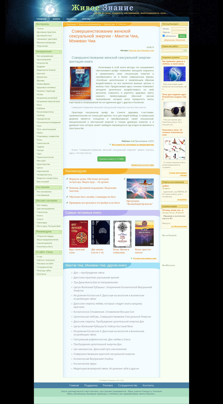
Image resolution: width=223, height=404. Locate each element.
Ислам (40, 94)
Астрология (42, 63)
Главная (41, 19)
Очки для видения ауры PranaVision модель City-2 (174, 96)
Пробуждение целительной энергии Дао (98, 344)
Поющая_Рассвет (168, 213)
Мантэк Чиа (109, 24)
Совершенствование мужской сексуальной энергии (104, 354)
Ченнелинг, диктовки (47, 39)
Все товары (42, 205)
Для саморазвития (45, 208)
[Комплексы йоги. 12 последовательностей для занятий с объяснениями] (174, 159)
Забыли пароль (169, 40)
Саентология (43, 143)
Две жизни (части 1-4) (97, 251)
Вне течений (43, 181)
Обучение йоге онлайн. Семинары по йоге (92, 196)
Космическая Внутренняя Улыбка (93, 358)
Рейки (40, 132)
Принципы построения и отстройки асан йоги (94, 202)
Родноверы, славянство (48, 136)
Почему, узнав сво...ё (172, 210)
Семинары (42, 222)
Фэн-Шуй (41, 160)
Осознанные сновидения (49, 122)
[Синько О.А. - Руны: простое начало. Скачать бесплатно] (144, 234)
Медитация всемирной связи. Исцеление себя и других (106, 368)
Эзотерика (71, 24)
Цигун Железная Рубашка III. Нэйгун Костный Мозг (103, 326)
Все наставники (44, 191)
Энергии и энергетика (47, 178)
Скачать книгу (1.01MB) (111, 158)
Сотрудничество (44, 267)
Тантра (40, 150)
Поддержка (91, 385)
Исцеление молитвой (47, 97)
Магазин (71, 19)
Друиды (40, 80)
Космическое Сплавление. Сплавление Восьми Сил (104, 311)
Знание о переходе (46, 91)
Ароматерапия (44, 59)
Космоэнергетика (45, 111)
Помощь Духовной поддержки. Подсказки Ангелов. (92, 189)
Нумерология (43, 118)
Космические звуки (85, 363)
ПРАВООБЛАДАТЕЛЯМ (142, 165)
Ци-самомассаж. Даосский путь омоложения (100, 349)
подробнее (182, 199)
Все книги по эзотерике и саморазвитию (133, 144)
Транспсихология (45, 157)
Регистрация (180, 40)
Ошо (39, 125)
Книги (56, 19)
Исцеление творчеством (48, 101)
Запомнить (170, 36)
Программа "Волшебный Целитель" (140, 202)
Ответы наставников (173, 182)
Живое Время (43, 84)
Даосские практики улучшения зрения (96, 277)
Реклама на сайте (45, 263)
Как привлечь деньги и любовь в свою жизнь (173, 62)
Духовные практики (46, 32)
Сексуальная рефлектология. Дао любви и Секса (102, 339)
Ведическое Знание (46, 70)
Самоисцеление (44, 243)
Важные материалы (46, 42)
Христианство (43, 164)
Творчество (42, 46)
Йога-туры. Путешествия (48, 226)
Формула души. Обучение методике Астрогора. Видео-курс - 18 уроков (89, 180)
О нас (39, 256)
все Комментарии (179, 226)
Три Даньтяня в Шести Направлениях (96, 282)
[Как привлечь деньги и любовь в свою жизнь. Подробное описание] (174, 81)
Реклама (108, 385)
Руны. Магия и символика (121, 251)
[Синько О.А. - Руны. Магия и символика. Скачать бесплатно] (122, 234)
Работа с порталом (46, 260)
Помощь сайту (44, 270)
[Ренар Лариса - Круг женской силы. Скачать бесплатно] (78, 234)
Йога (39, 104)
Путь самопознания (46, 129)
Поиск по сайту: (170, 46)
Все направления (45, 56)
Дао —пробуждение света (89, 272)
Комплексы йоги (45, 246)
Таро (39, 153)
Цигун (40, 167)
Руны (39, 139)
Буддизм (41, 66)
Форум (86, 19)
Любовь (41, 115)
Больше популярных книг (145, 258)
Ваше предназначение (47, 239)
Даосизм (41, 73)
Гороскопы (42, 212)
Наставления (43, 195)
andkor (165, 186)
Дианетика (42, 77)
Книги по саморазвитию (90, 24)
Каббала (41, 108)
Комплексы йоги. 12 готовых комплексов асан (172, 132)
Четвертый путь (44, 174)
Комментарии (169, 206)
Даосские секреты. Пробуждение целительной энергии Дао (109, 321)
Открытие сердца (45, 236)
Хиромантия (43, 171)
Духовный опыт (44, 35)
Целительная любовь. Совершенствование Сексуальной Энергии (112, 316)
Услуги (40, 219)
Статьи (40, 28)
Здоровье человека (46, 87)
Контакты (41, 274)
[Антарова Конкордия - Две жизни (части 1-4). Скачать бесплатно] (100, 234)
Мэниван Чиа (147, 50)
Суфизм (40, 146)
